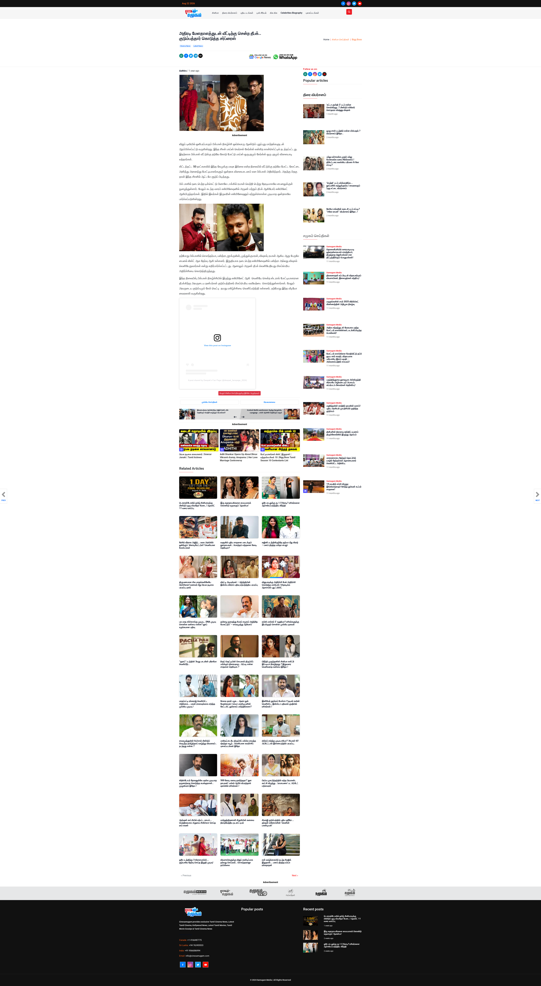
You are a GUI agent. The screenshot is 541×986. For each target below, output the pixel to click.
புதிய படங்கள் (246, 13)
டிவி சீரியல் (262, 13)
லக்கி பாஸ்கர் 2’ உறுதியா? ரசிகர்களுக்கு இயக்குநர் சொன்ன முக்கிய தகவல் (280, 623)
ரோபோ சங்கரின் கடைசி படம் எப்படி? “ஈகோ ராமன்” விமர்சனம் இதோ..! (343, 210)
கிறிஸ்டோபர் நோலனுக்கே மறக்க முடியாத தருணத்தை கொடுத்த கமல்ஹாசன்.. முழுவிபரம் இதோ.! (198, 783)
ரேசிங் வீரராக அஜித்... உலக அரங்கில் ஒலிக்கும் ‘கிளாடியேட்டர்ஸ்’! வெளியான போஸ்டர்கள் (197, 545)
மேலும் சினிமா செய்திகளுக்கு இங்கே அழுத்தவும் (239, 393)
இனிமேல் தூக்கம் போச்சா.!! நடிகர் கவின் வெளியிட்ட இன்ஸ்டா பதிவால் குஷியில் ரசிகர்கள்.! (281, 704)
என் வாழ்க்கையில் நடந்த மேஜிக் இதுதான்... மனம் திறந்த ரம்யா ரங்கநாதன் (276, 863)
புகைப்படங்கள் (312, 13)
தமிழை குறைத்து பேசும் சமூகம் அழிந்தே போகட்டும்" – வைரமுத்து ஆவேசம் (239, 623)
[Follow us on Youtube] (324, 74)
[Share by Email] (200, 56)
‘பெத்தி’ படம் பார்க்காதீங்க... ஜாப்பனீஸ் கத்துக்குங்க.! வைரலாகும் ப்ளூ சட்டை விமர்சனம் (343, 186)
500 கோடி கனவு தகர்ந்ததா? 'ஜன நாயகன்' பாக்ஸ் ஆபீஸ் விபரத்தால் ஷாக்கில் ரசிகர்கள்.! (236, 783)
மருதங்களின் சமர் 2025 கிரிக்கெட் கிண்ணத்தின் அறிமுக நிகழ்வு (342, 303)
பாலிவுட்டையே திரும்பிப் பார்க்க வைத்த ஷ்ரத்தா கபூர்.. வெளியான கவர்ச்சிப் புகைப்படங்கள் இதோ (238, 743)
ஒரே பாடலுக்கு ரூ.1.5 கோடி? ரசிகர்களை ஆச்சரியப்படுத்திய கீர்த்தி (281, 504)
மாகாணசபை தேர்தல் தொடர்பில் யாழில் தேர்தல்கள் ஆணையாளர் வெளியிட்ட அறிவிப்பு (341, 461)
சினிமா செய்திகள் (340, 39)
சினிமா (215, 13)
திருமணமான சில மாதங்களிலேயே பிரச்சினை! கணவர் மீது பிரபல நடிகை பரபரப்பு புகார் (196, 585)
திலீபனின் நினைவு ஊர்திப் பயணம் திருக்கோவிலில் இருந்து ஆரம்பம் (342, 433)
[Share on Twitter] (191, 56)
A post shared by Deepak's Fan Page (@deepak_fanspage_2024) (217, 380)
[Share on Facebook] (186, 56)
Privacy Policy (185, 934)
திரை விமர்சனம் (229, 13)
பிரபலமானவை (269, 402)
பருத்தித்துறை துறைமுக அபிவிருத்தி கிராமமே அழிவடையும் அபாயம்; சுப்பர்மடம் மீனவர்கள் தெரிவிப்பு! (343, 382)
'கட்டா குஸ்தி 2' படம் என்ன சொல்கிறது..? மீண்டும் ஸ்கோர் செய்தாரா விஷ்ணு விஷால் (340, 107)
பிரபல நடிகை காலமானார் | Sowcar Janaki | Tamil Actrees (195, 456)
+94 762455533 (196, 945)
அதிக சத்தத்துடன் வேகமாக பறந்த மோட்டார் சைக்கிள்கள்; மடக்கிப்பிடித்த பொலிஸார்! (344, 330)
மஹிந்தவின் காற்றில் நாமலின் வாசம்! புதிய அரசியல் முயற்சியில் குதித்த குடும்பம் (343, 408)
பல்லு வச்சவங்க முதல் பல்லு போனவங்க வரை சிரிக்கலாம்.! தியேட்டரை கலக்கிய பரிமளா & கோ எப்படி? (342, 161)
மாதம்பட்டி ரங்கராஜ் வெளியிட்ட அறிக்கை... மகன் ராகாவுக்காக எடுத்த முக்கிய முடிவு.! (197, 704)
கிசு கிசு (273, 13)
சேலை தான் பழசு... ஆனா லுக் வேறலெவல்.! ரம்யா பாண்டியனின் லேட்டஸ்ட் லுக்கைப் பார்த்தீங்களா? (236, 704)
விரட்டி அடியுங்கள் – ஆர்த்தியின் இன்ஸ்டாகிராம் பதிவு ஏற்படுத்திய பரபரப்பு (239, 583)
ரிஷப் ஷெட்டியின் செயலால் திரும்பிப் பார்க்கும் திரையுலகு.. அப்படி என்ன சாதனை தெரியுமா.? (236, 664)
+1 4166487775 (194, 940)
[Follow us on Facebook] (310, 74)
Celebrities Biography (291, 13)
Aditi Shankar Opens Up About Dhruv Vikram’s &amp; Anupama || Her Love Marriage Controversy (239, 457)
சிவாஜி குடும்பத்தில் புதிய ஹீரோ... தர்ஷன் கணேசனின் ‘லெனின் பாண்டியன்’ (278, 823)
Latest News (198, 46)
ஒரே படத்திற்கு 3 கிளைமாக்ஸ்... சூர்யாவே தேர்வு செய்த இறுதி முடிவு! (196, 861)
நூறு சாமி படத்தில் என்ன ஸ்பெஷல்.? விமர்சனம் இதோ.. (343, 132)
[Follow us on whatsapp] (305, 74)
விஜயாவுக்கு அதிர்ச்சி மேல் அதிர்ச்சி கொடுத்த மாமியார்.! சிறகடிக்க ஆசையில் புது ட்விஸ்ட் (279, 585)
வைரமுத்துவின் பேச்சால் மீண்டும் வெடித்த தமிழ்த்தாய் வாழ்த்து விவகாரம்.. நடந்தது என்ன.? (198, 743)
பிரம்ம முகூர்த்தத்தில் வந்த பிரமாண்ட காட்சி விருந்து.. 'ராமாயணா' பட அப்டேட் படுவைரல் (280, 783)
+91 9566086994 (192, 950)
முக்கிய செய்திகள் (209, 402)
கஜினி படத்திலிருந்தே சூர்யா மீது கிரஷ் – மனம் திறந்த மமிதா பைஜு (280, 543)
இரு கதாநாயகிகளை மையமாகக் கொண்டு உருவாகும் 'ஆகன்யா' (235, 504)
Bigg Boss (357, 39)
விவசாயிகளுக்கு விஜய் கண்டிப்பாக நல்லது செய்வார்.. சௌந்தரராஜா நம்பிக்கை (236, 863)
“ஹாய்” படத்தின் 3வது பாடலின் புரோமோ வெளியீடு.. (198, 663)
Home (326, 39)
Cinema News (185, 46)
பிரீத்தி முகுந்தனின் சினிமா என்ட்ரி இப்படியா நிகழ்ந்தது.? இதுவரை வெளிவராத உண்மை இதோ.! (278, 664)
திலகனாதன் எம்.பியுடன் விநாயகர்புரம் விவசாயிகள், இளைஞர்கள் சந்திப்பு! (343, 277)
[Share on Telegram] (196, 56)
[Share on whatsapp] (181, 56)
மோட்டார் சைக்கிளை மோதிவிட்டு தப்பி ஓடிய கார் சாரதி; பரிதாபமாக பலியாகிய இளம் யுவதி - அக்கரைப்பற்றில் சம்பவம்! (344, 357)
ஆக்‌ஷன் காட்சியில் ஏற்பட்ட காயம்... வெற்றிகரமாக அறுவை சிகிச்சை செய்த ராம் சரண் (197, 823)
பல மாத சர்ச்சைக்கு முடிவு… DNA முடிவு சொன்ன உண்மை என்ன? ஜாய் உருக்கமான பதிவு (197, 624)
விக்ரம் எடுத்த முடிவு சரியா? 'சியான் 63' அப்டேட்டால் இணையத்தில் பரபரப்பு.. (280, 742)
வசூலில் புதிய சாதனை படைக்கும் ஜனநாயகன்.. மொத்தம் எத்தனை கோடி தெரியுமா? (238, 545)
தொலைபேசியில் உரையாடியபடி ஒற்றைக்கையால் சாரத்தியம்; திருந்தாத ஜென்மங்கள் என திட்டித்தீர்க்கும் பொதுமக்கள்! (340, 253)
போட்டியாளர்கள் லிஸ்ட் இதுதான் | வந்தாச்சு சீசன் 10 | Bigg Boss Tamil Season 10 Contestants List (277, 457)
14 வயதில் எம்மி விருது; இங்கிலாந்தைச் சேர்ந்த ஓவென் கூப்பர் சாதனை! (343, 487)
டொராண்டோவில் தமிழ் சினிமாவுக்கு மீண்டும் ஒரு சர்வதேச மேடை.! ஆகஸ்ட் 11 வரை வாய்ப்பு (197, 506)
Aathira (183, 70)
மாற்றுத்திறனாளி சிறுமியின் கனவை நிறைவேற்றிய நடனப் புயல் (237, 821)
